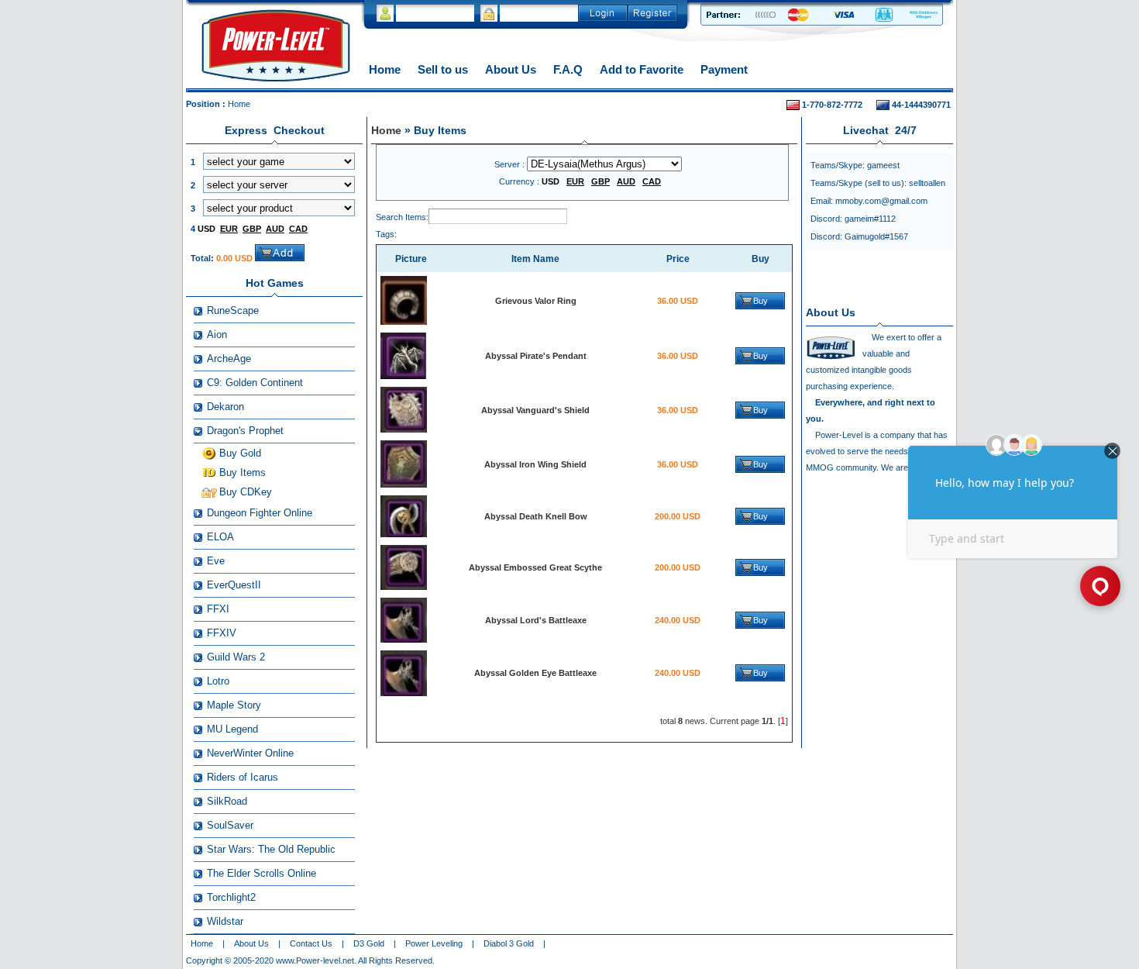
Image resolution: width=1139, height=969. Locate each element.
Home (385, 69)
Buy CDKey (245, 492)
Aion (217, 334)
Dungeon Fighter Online (259, 513)
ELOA (220, 537)
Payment (724, 69)
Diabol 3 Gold (508, 943)
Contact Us (311, 943)
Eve (216, 561)
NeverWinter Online (250, 753)
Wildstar (225, 921)
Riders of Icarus (242, 777)
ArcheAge (229, 358)
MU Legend (232, 729)
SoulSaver (230, 825)
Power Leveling (434, 943)
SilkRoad (227, 801)
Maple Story (234, 705)
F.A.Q (568, 69)
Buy (760, 300)
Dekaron (225, 406)
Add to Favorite (641, 69)
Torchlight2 (231, 897)
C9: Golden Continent (255, 382)
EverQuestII (234, 585)
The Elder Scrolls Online (261, 873)
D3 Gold (368, 943)
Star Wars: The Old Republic (271, 849)
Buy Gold (240, 453)
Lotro (218, 681)
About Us (510, 69)
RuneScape (233, 310)
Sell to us (443, 69)
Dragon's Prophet (245, 430)
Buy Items (242, 472)
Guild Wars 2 (236, 657)
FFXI (218, 609)
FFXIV (221, 633)
